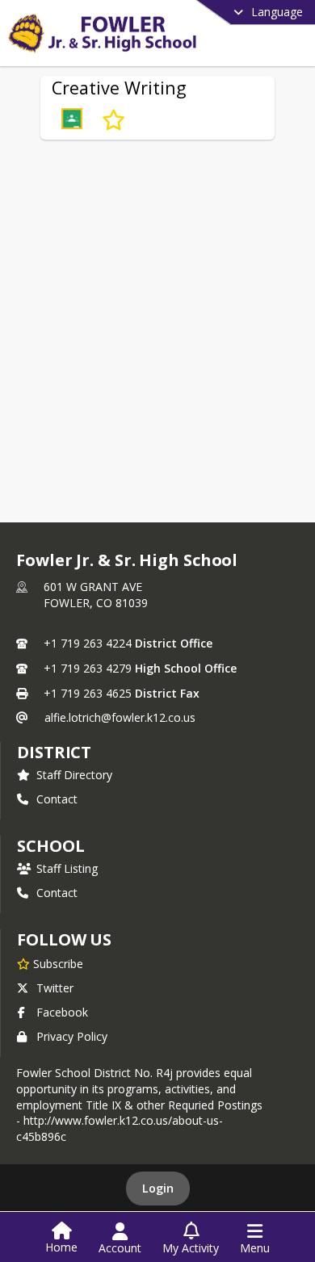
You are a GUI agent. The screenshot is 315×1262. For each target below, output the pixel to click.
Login (158, 1188)
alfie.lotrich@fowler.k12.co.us (119, 717)
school (50, 846)
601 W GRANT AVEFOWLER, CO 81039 (96, 594)
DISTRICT (54, 752)
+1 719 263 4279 (88, 668)
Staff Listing (67, 868)
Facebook (62, 1012)
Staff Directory (74, 774)
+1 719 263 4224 (88, 643)
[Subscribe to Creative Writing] (113, 120)
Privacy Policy (71, 1036)
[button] (72, 120)
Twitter (55, 988)
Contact (57, 799)
